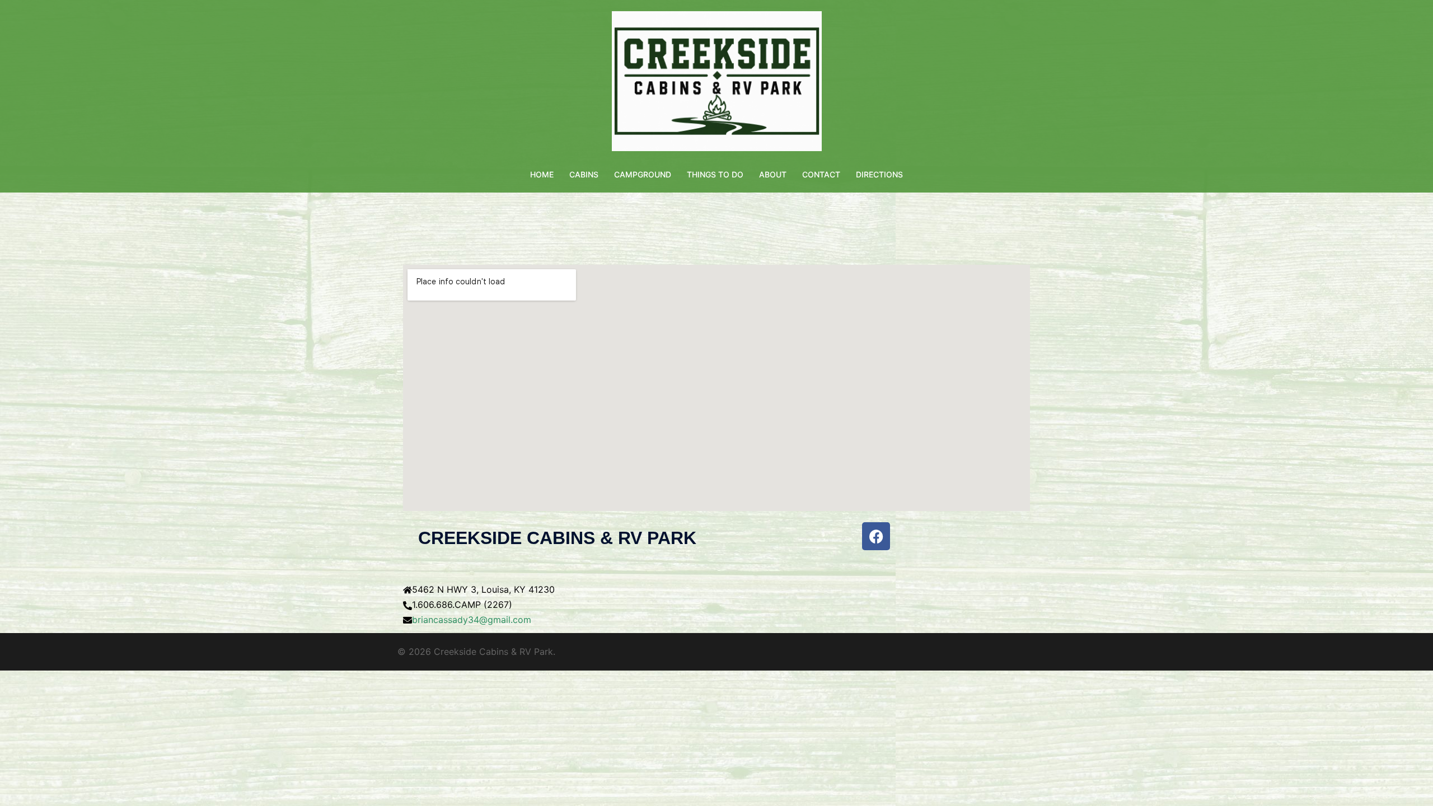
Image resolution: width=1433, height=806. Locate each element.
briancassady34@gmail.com (471, 619)
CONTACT (821, 174)
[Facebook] (876, 536)
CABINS (583, 174)
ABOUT (772, 174)
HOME (542, 174)
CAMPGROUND (642, 174)
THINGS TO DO (715, 174)
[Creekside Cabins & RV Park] (717, 84)
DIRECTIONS (879, 174)
